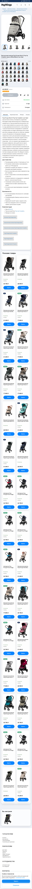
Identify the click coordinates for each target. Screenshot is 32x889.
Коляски (4, 837)
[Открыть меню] (29, 5)
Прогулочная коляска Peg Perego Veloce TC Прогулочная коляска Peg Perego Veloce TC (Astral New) (23, 347)
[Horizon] (27, 72)
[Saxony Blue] (15, 64)
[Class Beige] (11, 76)
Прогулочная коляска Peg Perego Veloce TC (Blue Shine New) (23, 311)
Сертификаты (5, 855)
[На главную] (6, 4)
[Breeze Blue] (27, 68)
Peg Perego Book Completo (10, 233)
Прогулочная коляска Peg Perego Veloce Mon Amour (23, 786)
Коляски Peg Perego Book (10, 217)
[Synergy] (23, 64)
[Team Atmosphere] (6, 76)
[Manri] (23, 68)
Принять (16, 881)
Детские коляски (11, 8)
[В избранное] (20, 95)
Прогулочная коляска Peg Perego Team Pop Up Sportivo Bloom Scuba (23, 603)
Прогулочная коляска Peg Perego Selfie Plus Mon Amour (8, 420)
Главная (4, 8)
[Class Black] (15, 76)
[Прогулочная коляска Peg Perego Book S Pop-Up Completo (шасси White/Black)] (8, 819)
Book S (11, 209)
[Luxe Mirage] (2, 80)
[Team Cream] (2, 76)
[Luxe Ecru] (27, 76)
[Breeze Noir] (11, 72)
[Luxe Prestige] (6, 80)
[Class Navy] (23, 76)
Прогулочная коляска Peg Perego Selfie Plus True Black (23, 274)
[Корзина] (25, 5)
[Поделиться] (28, 95)
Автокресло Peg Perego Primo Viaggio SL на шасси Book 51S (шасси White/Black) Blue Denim (23, 530)
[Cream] (23, 80)
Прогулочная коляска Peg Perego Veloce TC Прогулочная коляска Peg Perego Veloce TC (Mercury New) (8, 676)
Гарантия (4, 851)
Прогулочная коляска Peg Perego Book (13, 222)
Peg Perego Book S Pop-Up (10, 244)
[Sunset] (19, 64)
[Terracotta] (19, 72)
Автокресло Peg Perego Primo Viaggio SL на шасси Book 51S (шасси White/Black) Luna (8, 750)
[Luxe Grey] (15, 68)
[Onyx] (15, 80)
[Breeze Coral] (2, 72)
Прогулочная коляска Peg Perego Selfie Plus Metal (8, 786)
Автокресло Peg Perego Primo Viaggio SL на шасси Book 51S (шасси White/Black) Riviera (23, 494)
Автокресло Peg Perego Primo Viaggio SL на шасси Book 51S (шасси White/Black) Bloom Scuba (8, 567)
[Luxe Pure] (11, 80)
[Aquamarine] (2, 84)
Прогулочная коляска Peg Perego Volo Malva (23, 640)
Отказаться (16, 885)
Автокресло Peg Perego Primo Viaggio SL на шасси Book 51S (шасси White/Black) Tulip (8, 494)
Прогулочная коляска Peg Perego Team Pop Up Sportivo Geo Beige (23, 713)
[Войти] (21, 5)
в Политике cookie (20, 877)
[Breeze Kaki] (6, 72)
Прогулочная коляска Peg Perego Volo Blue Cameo (8, 347)
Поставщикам (5, 866)
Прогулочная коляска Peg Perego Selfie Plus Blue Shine (23, 457)
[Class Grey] (19, 76)
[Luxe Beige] (2, 68)
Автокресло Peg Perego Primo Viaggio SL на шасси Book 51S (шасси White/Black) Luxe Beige (8, 530)
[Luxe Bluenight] (11, 68)
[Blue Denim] (6, 64)
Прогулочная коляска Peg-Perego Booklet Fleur (23, 676)
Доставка (4, 850)
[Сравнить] (24, 95)
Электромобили (6, 840)
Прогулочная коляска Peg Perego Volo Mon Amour (23, 567)
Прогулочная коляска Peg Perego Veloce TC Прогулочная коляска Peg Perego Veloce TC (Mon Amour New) (8, 603)
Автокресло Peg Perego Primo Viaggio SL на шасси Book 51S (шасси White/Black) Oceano (8, 640)
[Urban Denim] (15, 72)
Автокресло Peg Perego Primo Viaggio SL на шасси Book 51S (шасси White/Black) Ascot (23, 750)
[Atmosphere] (6, 84)
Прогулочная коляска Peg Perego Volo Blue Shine (8, 311)
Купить (9, 287)
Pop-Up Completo (19, 211)
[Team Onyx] (23, 72)
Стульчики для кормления (8, 841)
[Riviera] (11, 64)
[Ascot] (2, 64)
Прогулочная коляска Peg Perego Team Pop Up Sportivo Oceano (8, 713)
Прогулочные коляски (22, 8)
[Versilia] (27, 64)
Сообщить (10, 95)
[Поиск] (17, 5)
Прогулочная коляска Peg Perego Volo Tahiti (23, 420)
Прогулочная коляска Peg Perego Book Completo (15, 228)
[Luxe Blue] (6, 68)
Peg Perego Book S (8, 238)
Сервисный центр (6, 856)
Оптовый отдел (6, 865)
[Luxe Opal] (19, 68)
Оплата (4, 852)
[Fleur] (19, 80)
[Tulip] (27, 80)
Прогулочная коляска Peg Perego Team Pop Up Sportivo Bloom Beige (8, 274)
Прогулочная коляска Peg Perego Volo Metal (8, 457)
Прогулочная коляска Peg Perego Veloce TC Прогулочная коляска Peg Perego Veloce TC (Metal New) (8, 384)
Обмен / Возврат (6, 854)
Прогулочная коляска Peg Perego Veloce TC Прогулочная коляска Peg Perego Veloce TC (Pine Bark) (23, 384)
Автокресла (5, 839)
